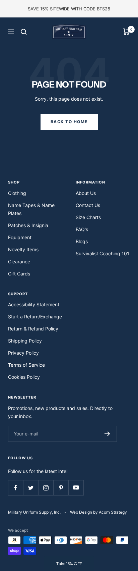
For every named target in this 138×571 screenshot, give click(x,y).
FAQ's (82, 229)
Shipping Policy (25, 341)
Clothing (17, 193)
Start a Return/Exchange (35, 316)
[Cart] (126, 32)
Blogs (82, 241)
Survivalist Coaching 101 (102, 253)
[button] (69, 563)
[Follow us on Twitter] (30, 487)
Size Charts (88, 217)
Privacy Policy (23, 353)
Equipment (19, 237)
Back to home (69, 121)
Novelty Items (23, 249)
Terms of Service (26, 365)
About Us (86, 193)
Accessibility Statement (33, 304)
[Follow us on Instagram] (45, 487)
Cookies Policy (24, 377)
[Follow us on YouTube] (75, 487)
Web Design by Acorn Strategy (98, 512)
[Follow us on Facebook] (15, 487)
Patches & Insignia (28, 225)
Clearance (19, 261)
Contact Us (88, 205)
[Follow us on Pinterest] (60, 487)
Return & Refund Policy (33, 328)
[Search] (24, 32)
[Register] (107, 433)
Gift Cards (19, 273)
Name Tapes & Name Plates (31, 209)
